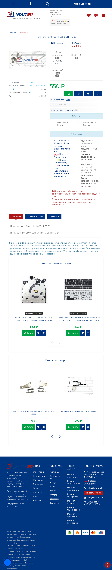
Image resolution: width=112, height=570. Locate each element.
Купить (29, 333)
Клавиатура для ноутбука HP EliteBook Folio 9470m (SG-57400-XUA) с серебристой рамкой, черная (78, 318)
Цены (53, 491)
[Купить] (68, 93)
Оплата (53, 495)
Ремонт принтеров (72, 521)
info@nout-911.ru (95, 497)
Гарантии (54, 503)
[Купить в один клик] (78, 93)
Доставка (54, 499)
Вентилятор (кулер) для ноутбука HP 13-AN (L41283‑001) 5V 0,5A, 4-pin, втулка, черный (33, 318)
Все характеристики (37, 83)
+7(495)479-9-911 (82, 4)
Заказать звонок (93, 493)
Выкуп (53, 482)
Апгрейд (54, 472)
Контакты (37, 500)
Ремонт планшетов (72, 502)
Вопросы (37, 492)
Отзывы (36, 488)
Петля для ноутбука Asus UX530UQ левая (78, 411)
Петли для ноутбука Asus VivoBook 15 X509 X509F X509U (33, 412)
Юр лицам (38, 480)
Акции (53, 486)
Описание (16, 216)
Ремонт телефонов (72, 495)
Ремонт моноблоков (73, 489)
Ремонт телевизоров (73, 508)
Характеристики (35, 216)
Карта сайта (39, 476)
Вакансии (38, 484)
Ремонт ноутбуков (72, 475)
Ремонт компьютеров (73, 482)
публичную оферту (15, 563)
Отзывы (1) (54, 216)
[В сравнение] (98, 93)
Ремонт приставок (72, 515)
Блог (35, 496)
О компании (39, 472)
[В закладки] (88, 93)
